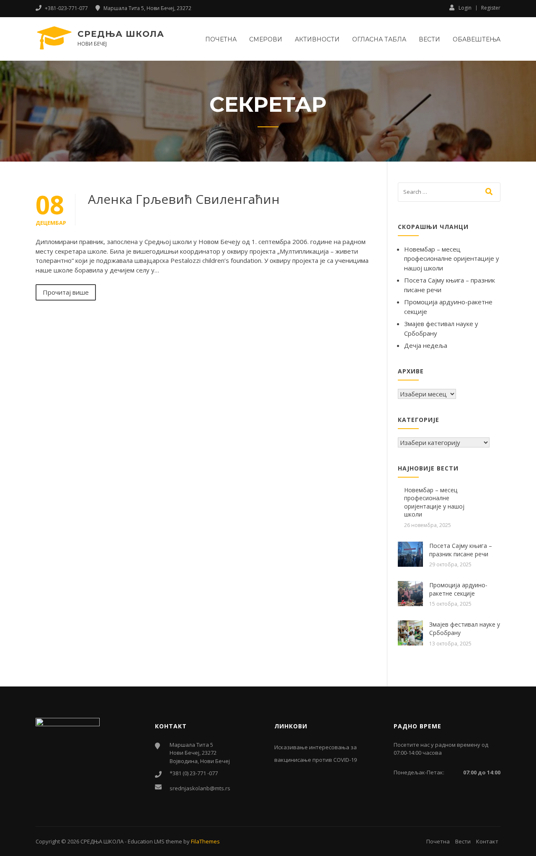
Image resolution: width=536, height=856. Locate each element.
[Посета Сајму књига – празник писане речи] (410, 553)
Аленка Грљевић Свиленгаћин (184, 199)
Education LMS (146, 841)
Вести (429, 39)
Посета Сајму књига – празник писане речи (460, 550)
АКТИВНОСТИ (317, 39)
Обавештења (476, 39)
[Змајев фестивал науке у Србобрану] (410, 632)
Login (465, 7)
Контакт (487, 841)
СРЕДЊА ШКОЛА (120, 34)
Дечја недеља (425, 345)
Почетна (221, 39)
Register (490, 7)
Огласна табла (379, 39)
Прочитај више (66, 292)
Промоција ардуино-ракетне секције (458, 589)
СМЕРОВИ (265, 39)
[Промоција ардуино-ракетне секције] (410, 593)
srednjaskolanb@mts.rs (200, 788)
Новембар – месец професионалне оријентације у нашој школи (451, 258)
